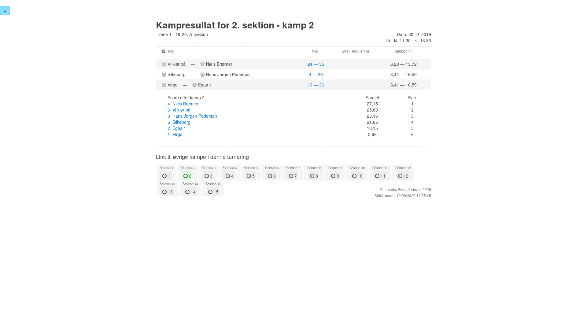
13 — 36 (316, 85)
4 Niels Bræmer (183, 104)
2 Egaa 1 (177, 128)
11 (382, 176)
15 (215, 192)
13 (170, 192)
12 (405, 176)
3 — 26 (316, 74)
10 (359, 176)
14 (193, 192)
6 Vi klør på (179, 110)
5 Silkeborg (179, 122)
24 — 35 (316, 64)
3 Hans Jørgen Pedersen (192, 116)
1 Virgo (175, 134)
